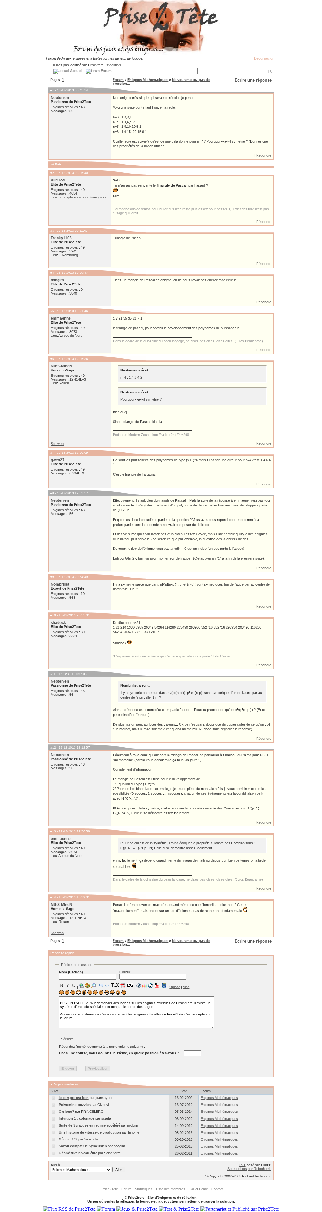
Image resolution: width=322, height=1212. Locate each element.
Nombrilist (60, 584)
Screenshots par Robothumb (249, 1169)
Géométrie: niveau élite (78, 1153)
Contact (217, 1189)
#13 (53, 831)
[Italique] (67, 985)
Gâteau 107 (68, 1139)
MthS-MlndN (61, 366)
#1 (52, 90)
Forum (118, 80)
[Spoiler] (130, 985)
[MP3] (150, 985)
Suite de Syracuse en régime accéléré (89, 1125)
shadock (58, 622)
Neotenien (60, 97)
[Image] (87, 985)
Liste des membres (170, 1189)
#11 (53, 674)
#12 (53, 747)
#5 (52, 311)
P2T (242, 1165)
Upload (174, 987)
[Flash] (138, 985)
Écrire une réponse (253, 80)
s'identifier (113, 65)
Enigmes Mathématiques (147, 80)
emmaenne (61, 318)
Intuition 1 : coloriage (76, 1118)
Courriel (125, 972)
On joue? (66, 1111)
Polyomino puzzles (75, 1104)
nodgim (57, 280)
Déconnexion (264, 58)
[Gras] (61, 985)
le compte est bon (74, 1098)
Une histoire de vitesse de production (90, 1132)
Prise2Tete (110, 1189)
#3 (52, 230)
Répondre (263, 155)
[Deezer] (144, 985)
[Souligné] (73, 985)
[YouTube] (157, 985)
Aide (186, 987)
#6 (52, 358)
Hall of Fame (198, 1189)
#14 (53, 897)
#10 (53, 615)
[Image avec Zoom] (93, 985)
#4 (52, 272)
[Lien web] (81, 985)
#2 (52, 173)
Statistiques (144, 1189)
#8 (52, 493)
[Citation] (101, 985)
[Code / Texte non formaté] (107, 985)
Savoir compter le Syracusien (83, 1146)
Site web (57, 444)
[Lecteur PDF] (123, 985)
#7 (52, 452)
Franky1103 (61, 238)
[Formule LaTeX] (115, 985)
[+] (270, 71)
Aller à (55, 1165)
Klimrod (58, 180)
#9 (52, 577)
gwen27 (57, 460)
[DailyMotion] (164, 985)
